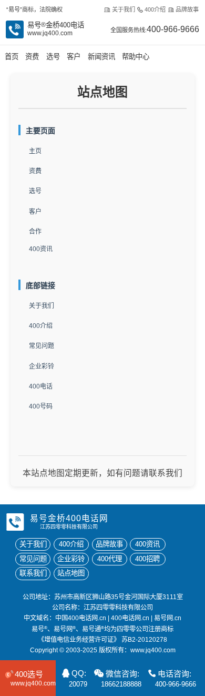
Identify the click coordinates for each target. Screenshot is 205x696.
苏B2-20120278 (144, 639)
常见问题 (41, 346)
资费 (32, 57)
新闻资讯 (101, 57)
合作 (35, 231)
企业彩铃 (41, 366)
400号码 (41, 406)
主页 (35, 151)
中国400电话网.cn (80, 618)
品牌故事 (187, 9)
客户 (73, 57)
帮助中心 (135, 57)
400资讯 (41, 249)
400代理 (109, 559)
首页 (11, 57)
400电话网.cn (130, 618)
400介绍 (155, 9)
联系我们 (33, 573)
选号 (53, 57)
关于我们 (123, 9)
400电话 (41, 386)
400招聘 (147, 559)
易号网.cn (167, 618)
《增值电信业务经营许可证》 (79, 639)
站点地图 (71, 573)
